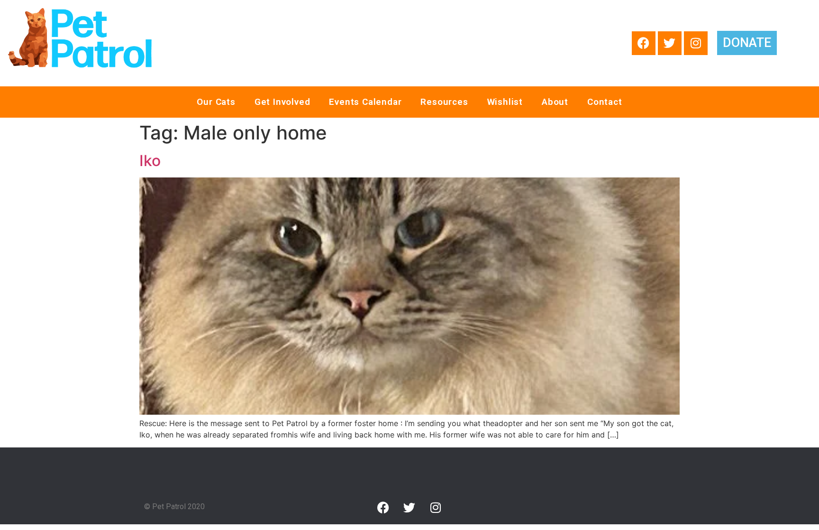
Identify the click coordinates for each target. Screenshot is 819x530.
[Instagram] (696, 43)
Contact (604, 101)
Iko (150, 160)
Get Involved (282, 101)
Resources (444, 101)
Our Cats (216, 101)
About (555, 101)
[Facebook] (643, 43)
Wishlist (505, 101)
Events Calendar (365, 101)
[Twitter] (670, 43)
